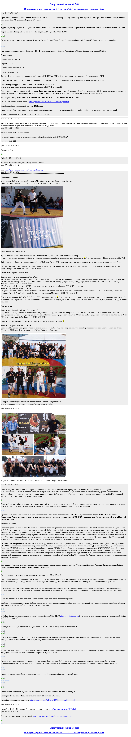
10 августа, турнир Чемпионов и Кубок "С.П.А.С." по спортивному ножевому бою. (64, 9)
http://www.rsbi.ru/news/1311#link (62, 709)
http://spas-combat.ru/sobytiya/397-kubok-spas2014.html (52, 700)
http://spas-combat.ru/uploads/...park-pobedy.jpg (24, 170)
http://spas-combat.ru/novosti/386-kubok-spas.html (49, 102)
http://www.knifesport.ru (69, 616)
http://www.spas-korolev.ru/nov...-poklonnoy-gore (52, 716)
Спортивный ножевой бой (64, 4)
